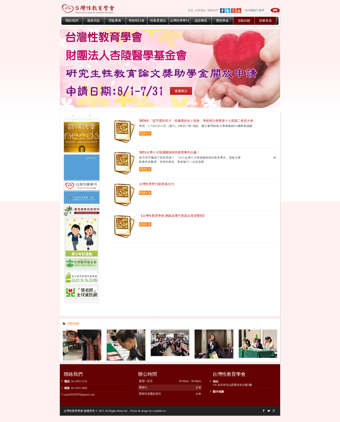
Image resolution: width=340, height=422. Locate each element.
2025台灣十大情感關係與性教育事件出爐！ (169, 152)
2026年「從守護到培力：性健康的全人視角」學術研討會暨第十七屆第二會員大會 (196, 121)
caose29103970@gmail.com (79, 394)
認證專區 (201, 20)
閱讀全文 (145, 133)
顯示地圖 (218, 391)
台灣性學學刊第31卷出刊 (156, 184)
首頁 (190, 10)
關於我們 (72, 20)
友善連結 (200, 10)
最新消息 (93, 20)
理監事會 (115, 20)
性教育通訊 (158, 20)
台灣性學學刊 (179, 20)
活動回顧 (244, 20)
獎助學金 (222, 20)
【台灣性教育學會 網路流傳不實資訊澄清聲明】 (172, 216)
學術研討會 (136, 20)
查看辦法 (181, 91)
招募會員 (265, 20)
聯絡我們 (212, 10)
